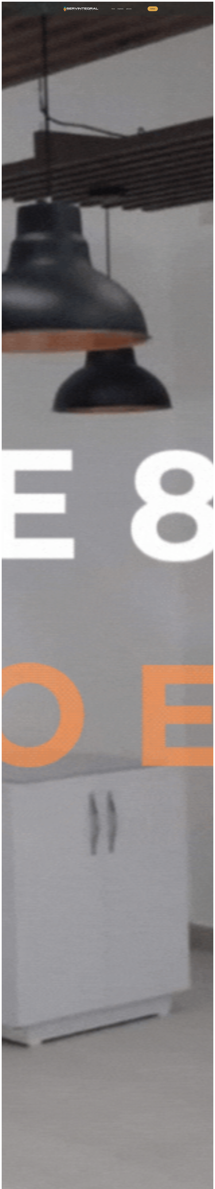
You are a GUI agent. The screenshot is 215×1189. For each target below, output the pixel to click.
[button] (153, 8)
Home (113, 8)
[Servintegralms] (81, 8)
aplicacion (129, 8)
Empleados (120, 8)
